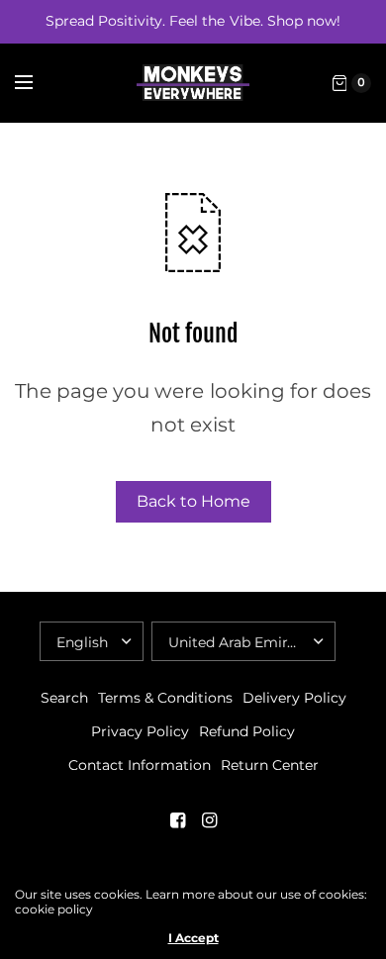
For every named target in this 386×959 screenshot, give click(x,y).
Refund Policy (247, 731)
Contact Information (139, 765)
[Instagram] (209, 820)
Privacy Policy (140, 731)
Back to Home (193, 501)
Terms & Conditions (165, 698)
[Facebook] (177, 820)
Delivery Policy (294, 698)
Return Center (270, 765)
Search (64, 698)
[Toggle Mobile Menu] (36, 83)
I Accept (193, 938)
